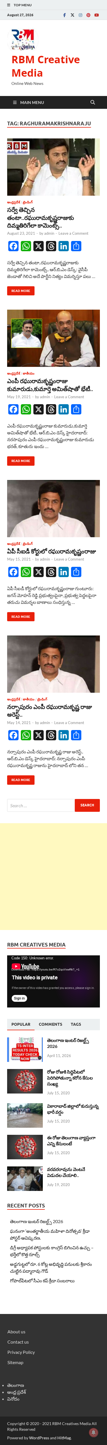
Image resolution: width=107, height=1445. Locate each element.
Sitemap (15, 1362)
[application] (53, 981)
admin (49, 233)
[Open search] (92, 102)
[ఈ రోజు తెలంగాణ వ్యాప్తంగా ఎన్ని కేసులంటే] (25, 1138)
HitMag (64, 1437)
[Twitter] (72, 15)
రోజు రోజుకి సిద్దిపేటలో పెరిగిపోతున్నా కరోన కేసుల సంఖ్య (70, 1077)
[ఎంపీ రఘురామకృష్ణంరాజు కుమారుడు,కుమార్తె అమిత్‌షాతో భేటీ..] (53, 338)
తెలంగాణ (15, 1385)
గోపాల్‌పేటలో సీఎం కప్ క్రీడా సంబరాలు (42, 1280)
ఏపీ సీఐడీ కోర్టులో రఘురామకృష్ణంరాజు (51, 551)
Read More (18, 289)
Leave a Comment (73, 233)
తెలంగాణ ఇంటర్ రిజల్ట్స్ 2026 (36, 1221)
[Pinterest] (88, 15)
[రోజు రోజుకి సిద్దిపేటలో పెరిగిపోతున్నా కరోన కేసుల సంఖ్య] (25, 1072)
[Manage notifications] (93, 1432)
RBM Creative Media (45, 66)
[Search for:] (53, 805)
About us (16, 1331)
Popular (20, 1024)
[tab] (21, 1024)
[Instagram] (80, 15)
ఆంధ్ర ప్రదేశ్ (16, 1392)
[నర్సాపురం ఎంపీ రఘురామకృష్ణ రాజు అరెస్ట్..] (53, 664)
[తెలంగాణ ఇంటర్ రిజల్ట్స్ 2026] (25, 1040)
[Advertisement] (53, 876)
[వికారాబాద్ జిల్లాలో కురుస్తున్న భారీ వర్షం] (25, 1106)
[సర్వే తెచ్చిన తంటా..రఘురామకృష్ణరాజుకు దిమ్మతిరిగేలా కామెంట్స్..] (53, 167)
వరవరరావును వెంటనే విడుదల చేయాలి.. (66, 1172)
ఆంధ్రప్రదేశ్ (13, 202)
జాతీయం (29, 373)
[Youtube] (96, 15)
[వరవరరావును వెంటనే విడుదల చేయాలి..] (25, 1169)
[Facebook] (64, 15)
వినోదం (13, 1398)
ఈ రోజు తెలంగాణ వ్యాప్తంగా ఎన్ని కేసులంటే (71, 1140)
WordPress (39, 1437)
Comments (50, 1024)
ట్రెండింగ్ (28, 202)
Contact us (18, 1341)
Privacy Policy (21, 1352)
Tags (76, 1024)
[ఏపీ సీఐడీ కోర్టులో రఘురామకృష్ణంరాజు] (53, 508)
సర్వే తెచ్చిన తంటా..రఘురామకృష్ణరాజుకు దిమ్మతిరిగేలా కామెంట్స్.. (40, 217)
